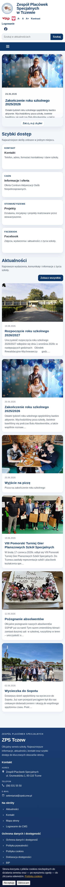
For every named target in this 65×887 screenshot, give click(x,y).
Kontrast (35, 18)
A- (19, 18)
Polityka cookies (33, 876)
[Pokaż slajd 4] (35, 123)
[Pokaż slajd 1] (27, 123)
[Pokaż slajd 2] (30, 123)
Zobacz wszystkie (51, 278)
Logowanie (8, 24)
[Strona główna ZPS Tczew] (8, 8)
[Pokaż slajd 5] (38, 123)
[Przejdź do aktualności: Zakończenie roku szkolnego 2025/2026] (32, 71)
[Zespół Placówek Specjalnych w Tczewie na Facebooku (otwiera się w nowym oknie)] (5, 29)
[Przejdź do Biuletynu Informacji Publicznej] (6, 19)
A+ (27, 18)
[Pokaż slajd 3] (32, 123)
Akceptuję (9, 883)
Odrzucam (23, 883)
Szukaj (57, 36)
